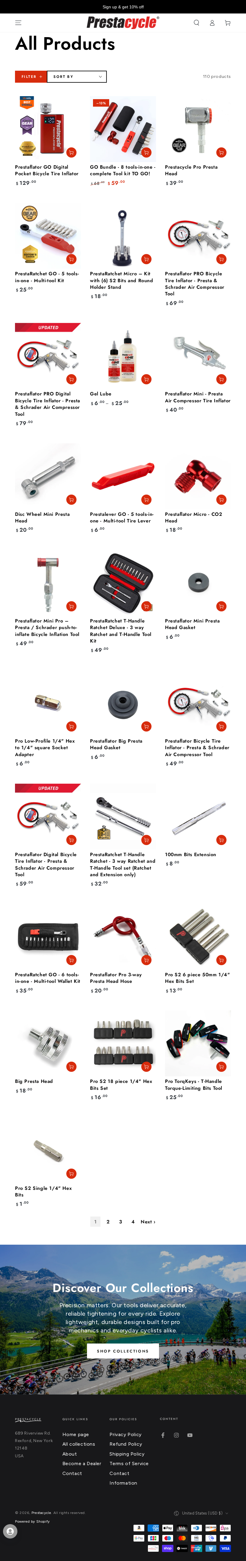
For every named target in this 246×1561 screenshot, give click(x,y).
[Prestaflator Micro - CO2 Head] (198, 476)
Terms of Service (129, 1463)
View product (146, 379)
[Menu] (18, 22)
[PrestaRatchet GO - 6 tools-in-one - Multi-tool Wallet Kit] (48, 937)
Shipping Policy (127, 1454)
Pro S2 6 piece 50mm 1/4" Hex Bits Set (197, 978)
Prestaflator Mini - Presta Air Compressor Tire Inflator (198, 397)
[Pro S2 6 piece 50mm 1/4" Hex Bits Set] (198, 937)
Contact (72, 1473)
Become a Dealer (81, 1463)
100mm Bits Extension (190, 854)
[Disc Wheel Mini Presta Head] (48, 476)
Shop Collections (123, 1351)
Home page (75, 1434)
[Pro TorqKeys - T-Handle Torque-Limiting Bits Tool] (198, 1043)
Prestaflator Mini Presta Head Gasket (192, 624)
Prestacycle (41, 1513)
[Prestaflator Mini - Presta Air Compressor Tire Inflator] (198, 356)
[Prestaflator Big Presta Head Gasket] (123, 703)
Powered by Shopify (32, 1521)
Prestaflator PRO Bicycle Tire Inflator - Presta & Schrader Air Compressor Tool (194, 283)
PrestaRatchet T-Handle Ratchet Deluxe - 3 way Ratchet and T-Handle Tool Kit (121, 630)
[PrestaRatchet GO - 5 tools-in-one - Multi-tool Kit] (48, 236)
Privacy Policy (125, 1434)
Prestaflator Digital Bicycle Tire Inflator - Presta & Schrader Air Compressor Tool (46, 864)
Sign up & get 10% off (123, 6)
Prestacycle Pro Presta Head (191, 170)
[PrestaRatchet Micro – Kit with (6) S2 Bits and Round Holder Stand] (123, 236)
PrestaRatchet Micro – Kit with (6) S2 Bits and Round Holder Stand (121, 280)
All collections (78, 1444)
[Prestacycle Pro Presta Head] (198, 129)
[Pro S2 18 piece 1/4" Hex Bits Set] (123, 1043)
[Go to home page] (123, 22)
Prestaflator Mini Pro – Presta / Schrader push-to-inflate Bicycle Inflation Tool (47, 627)
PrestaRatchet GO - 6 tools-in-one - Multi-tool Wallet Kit (47, 978)
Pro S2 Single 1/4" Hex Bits (43, 1191)
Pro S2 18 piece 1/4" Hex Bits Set (121, 1084)
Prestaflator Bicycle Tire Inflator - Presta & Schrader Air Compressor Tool (197, 748)
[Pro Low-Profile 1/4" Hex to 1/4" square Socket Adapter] (48, 703)
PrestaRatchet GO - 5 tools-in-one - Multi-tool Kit (47, 277)
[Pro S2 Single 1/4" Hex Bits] (48, 1150)
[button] (196, 22)
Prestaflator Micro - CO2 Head (193, 517)
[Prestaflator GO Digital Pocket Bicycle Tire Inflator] (48, 129)
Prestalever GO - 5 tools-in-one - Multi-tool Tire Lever (122, 517)
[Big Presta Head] (48, 1043)
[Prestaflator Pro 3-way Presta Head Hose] (123, 937)
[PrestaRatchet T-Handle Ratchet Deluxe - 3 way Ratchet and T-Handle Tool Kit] (123, 583)
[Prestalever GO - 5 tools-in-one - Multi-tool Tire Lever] (123, 476)
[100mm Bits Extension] (198, 817)
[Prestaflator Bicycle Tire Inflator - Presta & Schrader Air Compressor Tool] (198, 703)
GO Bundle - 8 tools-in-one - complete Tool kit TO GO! (123, 170)
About (69, 1454)
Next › (148, 1221)
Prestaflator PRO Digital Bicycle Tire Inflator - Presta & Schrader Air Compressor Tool (47, 403)
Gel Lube (101, 393)
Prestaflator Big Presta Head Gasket (116, 744)
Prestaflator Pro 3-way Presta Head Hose (116, 978)
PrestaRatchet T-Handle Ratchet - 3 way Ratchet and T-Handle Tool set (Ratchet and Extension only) (122, 864)
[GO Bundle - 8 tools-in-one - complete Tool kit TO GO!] (123, 129)
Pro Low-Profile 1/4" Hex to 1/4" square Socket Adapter (45, 748)
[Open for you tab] (10, 1531)
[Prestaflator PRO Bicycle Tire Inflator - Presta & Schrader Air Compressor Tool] (198, 236)
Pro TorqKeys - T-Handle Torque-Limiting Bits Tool (193, 1084)
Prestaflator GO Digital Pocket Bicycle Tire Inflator (47, 170)
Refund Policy (126, 1444)
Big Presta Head (34, 1081)
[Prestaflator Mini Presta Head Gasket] (198, 583)
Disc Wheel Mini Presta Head (42, 517)
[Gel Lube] (123, 356)
